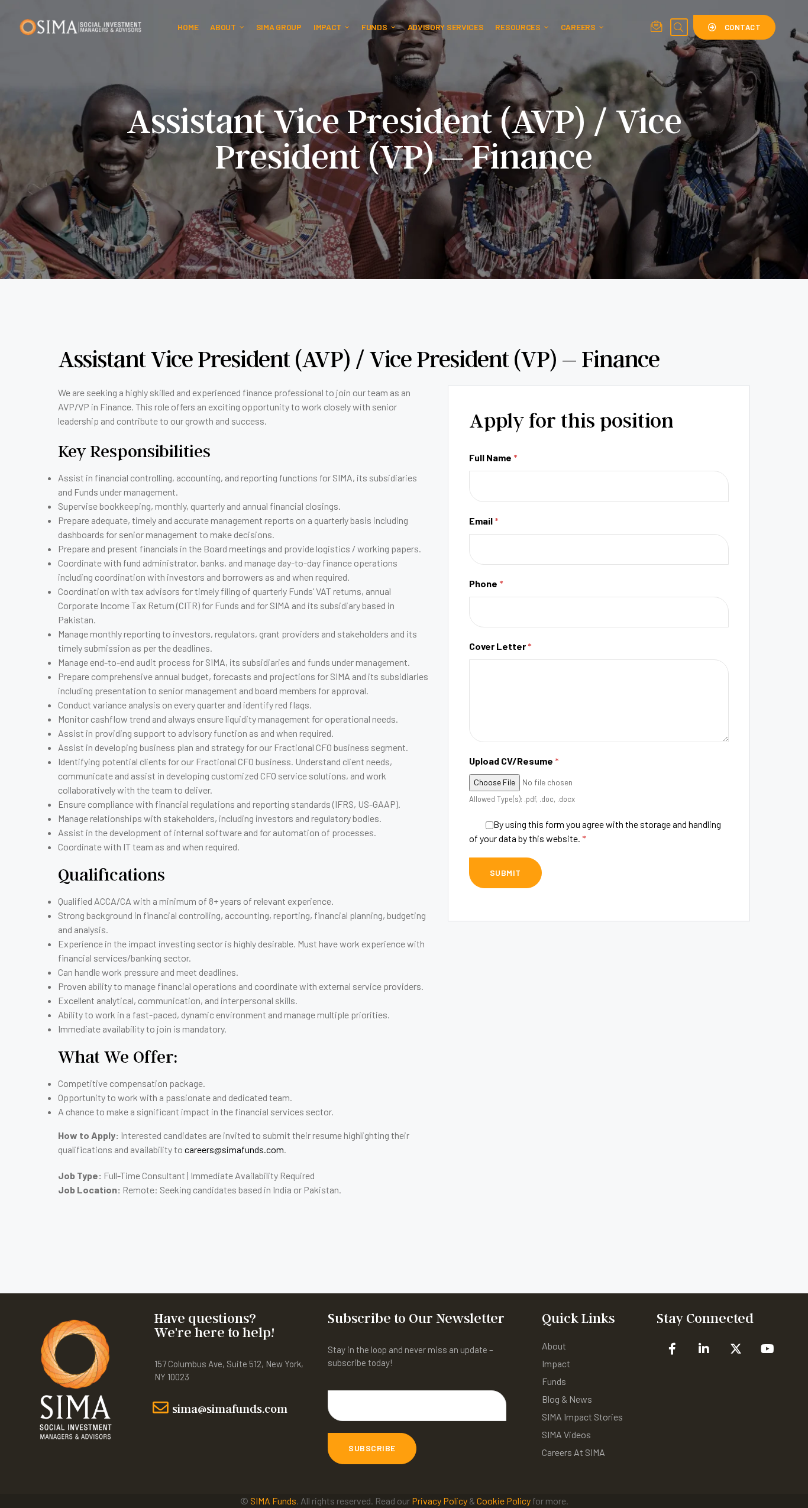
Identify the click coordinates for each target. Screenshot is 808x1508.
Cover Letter (500, 646)
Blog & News (567, 1399)
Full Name (493, 457)
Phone (486, 583)
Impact (327, 27)
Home (187, 27)
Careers (578, 27)
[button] (734, 27)
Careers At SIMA (573, 1452)
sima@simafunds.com (229, 1409)
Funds (374, 27)
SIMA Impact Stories (582, 1416)
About (223, 27)
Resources (517, 27)
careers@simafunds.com (234, 1149)
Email (484, 520)
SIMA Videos (566, 1434)
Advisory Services (446, 27)
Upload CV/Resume (514, 760)
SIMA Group (279, 27)
